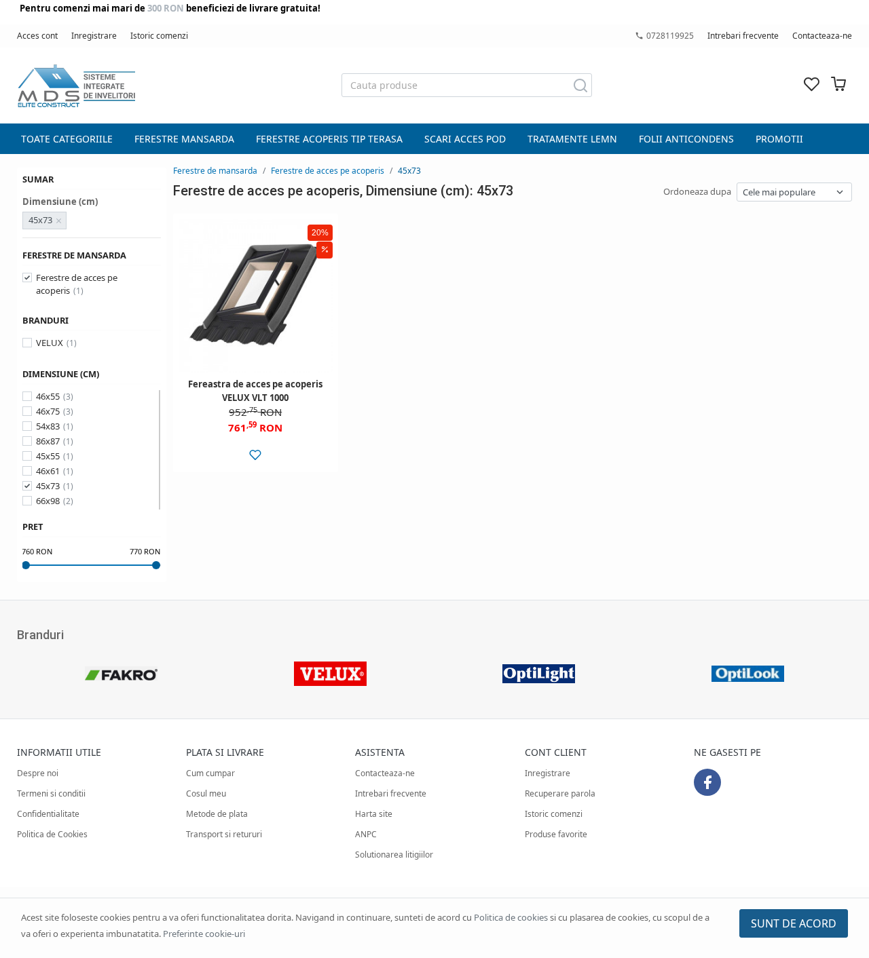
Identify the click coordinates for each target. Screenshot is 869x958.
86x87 (48, 441)
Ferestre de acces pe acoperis (76, 284)
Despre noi (37, 773)
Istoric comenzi (159, 35)
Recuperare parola (560, 793)
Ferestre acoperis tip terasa (329, 138)
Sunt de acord (793, 923)
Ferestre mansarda (184, 138)
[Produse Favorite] (811, 85)
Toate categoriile (67, 138)
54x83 (48, 426)
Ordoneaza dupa (697, 191)
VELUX (49, 343)
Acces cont (37, 35)
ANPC (366, 834)
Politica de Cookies (52, 834)
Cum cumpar (210, 773)
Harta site (373, 814)
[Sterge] (59, 220)
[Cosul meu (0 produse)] (838, 85)
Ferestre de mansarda (215, 170)
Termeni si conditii (51, 793)
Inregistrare (94, 35)
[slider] (26, 565)
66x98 (48, 501)
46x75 (48, 411)
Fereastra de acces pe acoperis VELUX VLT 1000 (255, 391)
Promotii (779, 138)
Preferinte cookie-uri (204, 933)
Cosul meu (206, 793)
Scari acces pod (465, 138)
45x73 (48, 486)
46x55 (48, 396)
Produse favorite (556, 834)
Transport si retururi (224, 834)
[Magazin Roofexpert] (76, 85)
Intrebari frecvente (743, 35)
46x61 (48, 471)
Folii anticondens (686, 138)
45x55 (48, 456)
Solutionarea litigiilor (394, 854)
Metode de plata (217, 814)
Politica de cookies (511, 917)
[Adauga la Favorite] (255, 455)
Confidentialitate (48, 814)
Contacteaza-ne (822, 35)
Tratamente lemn (572, 138)
